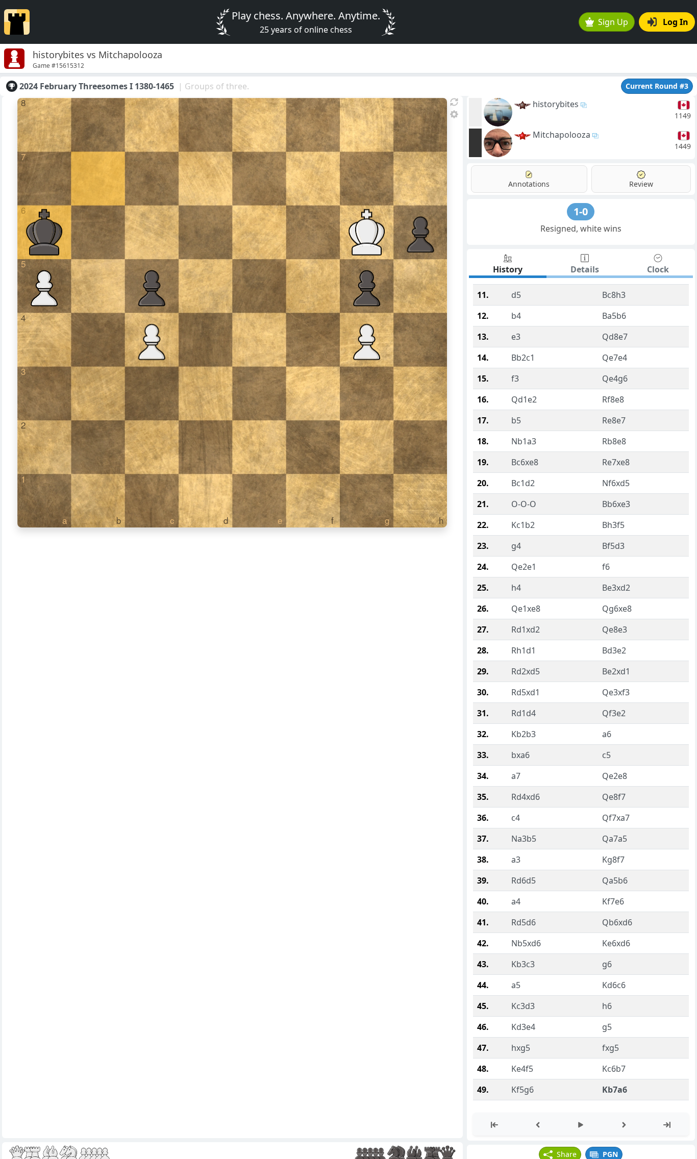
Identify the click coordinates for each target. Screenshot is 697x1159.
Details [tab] (584, 269)
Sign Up (613, 22)
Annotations (529, 184)
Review (641, 184)
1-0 (581, 211)
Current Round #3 (657, 86)
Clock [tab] (658, 269)
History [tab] (507, 269)
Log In (675, 22)
